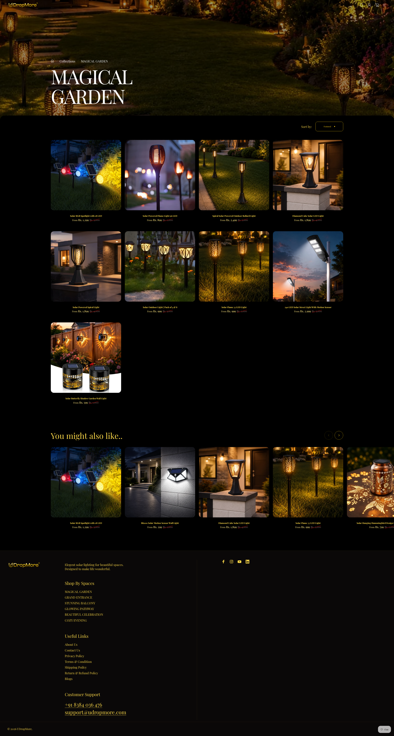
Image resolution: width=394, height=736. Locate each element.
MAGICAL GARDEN (78, 592)
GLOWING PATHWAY (79, 609)
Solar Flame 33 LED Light (234, 307)
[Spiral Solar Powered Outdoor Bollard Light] (234, 175)
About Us (71, 644)
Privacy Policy (74, 656)
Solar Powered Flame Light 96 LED (160, 215)
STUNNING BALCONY (80, 603)
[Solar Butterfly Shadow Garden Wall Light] (86, 357)
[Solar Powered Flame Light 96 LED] (160, 175)
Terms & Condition (78, 661)
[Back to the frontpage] (52, 61)
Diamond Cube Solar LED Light (308, 215)
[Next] (339, 435)
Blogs (68, 679)
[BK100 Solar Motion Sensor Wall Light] (160, 482)
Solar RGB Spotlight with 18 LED (86, 215)
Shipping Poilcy (76, 667)
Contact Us (72, 650)
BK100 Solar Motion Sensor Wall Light (160, 523)
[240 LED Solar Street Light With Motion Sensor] (308, 266)
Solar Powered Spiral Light (86, 307)
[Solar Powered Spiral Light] (86, 266)
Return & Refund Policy (81, 673)
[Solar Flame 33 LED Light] (234, 266)
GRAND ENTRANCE (78, 597)
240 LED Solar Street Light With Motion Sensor (308, 307)
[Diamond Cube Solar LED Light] (308, 175)
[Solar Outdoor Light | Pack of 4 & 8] (160, 266)
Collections (67, 61)
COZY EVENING (76, 620)
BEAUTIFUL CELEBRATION (84, 614)
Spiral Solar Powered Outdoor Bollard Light (234, 215)
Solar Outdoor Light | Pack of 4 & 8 (160, 307)
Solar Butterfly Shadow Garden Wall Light (86, 398)
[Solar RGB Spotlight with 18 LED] (86, 175)
